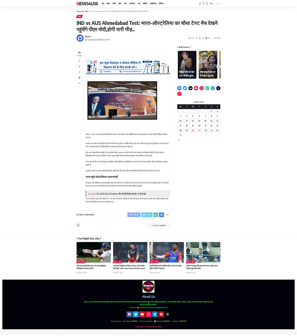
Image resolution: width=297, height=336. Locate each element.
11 (186, 121)
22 (211, 125)
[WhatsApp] (207, 88)
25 (187, 130)
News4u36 (87, 3)
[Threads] (218, 88)
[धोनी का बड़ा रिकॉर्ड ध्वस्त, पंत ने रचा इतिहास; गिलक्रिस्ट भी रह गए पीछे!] (94, 252)
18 (187, 125)
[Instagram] (202, 88)
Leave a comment (160, 225)
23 (217, 125)
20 (199, 125)
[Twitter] (185, 88)
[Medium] (190, 88)
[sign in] (200, 3)
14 (206, 121)
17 (180, 125)
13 (199, 121)
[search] (207, 3)
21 (205, 125)
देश (78, 262)
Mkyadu (88, 36)
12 (193, 121)
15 (211, 121)
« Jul (178, 140)
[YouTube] (196, 88)
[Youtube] (142, 314)
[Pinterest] (179, 94)
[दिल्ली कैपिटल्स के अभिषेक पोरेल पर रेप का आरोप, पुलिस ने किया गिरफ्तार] (167, 252)
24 (180, 130)
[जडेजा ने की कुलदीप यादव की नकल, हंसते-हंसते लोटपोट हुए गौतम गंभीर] (203, 252)
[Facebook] (179, 88)
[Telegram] (213, 88)
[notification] (203, 3)
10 (180, 121)
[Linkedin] (155, 314)
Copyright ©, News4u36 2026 (148, 326)
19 (193, 125)
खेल (79, 16)
